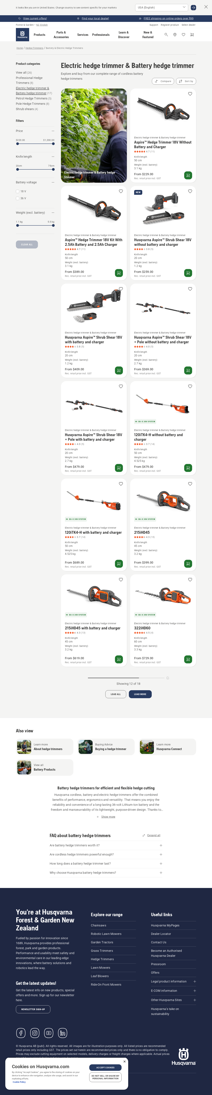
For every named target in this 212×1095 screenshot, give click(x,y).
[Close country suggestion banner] (206, 6)
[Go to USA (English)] (193, 7)
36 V (23, 198)
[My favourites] (183, 35)
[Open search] (166, 35)
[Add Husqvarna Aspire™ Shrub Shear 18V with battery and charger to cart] (119, 370)
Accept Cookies (105, 1067)
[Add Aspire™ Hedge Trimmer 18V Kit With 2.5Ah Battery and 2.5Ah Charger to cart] (119, 273)
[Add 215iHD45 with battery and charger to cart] (119, 659)
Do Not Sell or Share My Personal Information (105, 1077)
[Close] (124, 1061)
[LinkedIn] (63, 1033)
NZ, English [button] (42, 25)
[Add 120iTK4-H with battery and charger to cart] (119, 564)
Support (154, 25)
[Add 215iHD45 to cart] (188, 564)
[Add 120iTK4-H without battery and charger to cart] (188, 468)
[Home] (22, 34)
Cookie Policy (19, 1082)
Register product (170, 25)
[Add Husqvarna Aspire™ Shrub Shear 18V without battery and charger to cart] (188, 273)
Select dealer (188, 25)
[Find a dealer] (175, 35)
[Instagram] (35, 1033)
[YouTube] (49, 1033)
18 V (23, 191)
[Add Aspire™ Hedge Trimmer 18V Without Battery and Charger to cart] (188, 175)
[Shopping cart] (192, 35)
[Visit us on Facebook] (21, 1033)
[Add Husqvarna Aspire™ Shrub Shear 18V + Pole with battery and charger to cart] (119, 468)
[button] (39, 34)
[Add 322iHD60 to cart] (188, 659)
